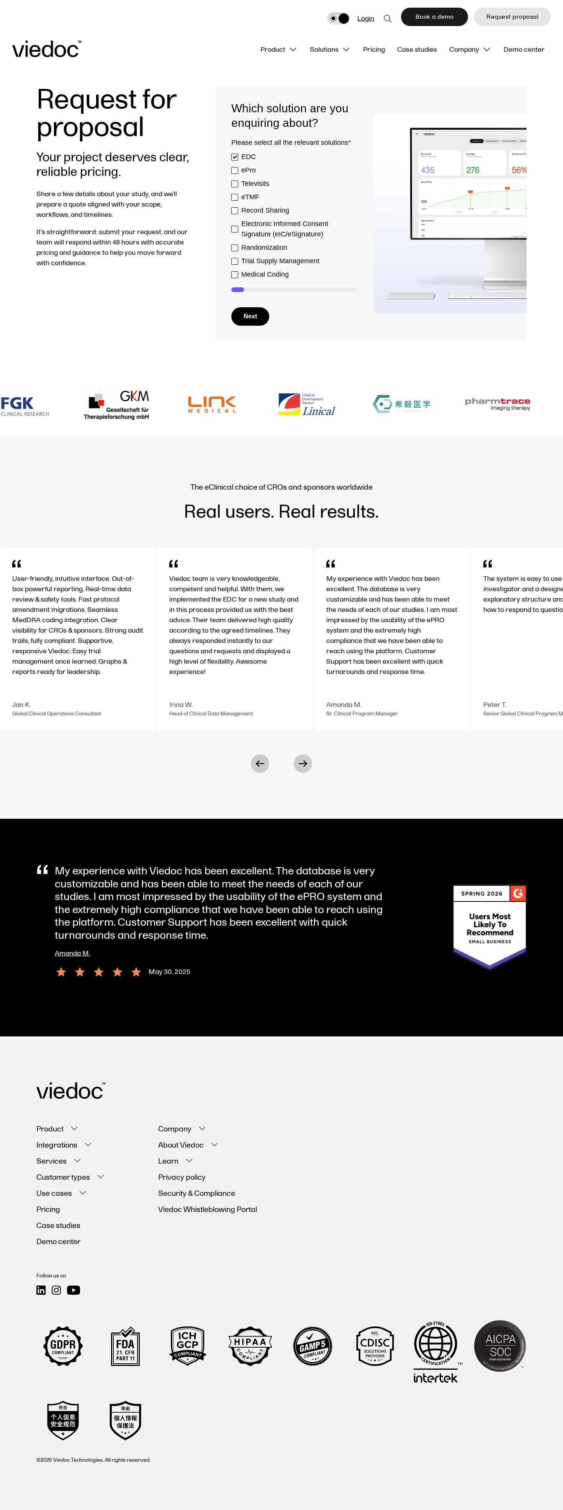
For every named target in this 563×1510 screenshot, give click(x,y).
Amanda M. (72, 953)
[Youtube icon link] (73, 1290)
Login (365, 18)
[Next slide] (303, 763)
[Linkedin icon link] (41, 1290)
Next (250, 316)
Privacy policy (182, 1177)
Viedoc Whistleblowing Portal (207, 1209)
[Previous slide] (260, 763)
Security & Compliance (196, 1193)
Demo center (58, 1241)
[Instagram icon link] (56, 1290)
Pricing (48, 1209)
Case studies (58, 1225)
